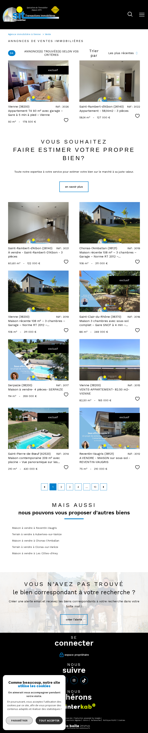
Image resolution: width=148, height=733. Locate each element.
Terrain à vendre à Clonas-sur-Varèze (35, 546)
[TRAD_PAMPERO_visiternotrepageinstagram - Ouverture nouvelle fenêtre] (74, 680)
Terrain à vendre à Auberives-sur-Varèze (37, 534)
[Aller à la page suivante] (103, 486)
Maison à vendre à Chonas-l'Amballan (35, 540)
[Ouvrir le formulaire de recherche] (130, 15)
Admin (86, 720)
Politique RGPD (109, 720)
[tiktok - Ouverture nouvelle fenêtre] (84, 680)
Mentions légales (73, 720)
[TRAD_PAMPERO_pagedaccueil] (31, 21)
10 (95, 487)
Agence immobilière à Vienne (24, 34)
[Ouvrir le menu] (142, 14)
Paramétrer (19, 720)
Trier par (94, 53)
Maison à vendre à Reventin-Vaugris (34, 527)
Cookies (121, 720)
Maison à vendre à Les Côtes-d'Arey (35, 553)
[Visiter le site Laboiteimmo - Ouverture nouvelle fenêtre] (74, 728)
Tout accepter (49, 720)
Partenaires (96, 720)
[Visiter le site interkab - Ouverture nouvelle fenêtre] (81, 706)
